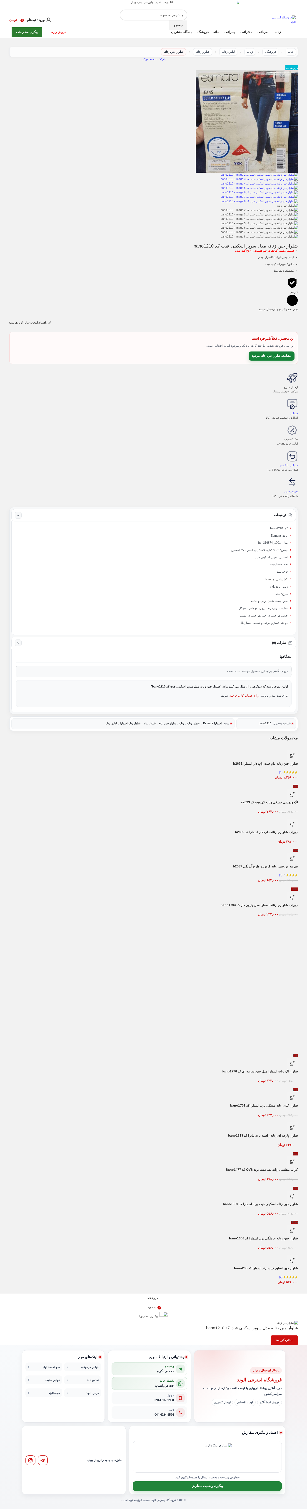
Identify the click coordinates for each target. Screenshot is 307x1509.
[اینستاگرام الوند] (30, 1460)
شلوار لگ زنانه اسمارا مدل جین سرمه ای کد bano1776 (260, 1071)
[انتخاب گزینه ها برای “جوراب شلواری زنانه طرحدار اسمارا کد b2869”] (292, 824)
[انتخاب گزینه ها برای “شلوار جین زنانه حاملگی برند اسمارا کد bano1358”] (292, 1230)
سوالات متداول (51, 1367)
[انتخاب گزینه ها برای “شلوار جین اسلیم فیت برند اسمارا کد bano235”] (292, 1260)
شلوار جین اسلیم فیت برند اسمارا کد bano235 (266, 1268)
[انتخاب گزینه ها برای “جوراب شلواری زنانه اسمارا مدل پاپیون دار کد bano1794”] (292, 897)
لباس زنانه (228, 51)
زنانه (250, 51)
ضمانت (294, 413)
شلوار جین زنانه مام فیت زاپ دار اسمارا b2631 (265, 763)
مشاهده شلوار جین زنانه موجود (271, 355)
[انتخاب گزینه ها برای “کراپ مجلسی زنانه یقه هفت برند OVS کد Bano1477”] (292, 1162)
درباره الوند (92, 1393)
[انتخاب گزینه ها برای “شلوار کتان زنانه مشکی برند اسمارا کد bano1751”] (292, 1097)
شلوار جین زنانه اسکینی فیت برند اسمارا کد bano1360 (260, 1204)
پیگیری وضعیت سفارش (207, 1486)
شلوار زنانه (203, 51)
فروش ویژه (58, 32)
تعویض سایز (291, 491)
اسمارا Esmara (212, 723)
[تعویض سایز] (292, 482)
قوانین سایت (52, 1380)
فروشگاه (270, 51)
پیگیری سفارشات (27, 32)
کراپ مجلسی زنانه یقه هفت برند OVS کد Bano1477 (262, 1169)
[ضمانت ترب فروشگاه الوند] (192, 1456)
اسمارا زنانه (193, 723)
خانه (290, 51)
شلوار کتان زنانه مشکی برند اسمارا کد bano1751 (264, 1105)
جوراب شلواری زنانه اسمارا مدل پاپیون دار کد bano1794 (259, 905)
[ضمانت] (292, 404)
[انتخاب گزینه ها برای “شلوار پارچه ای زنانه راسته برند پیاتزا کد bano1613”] (292, 1127)
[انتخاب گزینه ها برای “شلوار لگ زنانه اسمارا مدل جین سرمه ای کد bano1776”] (292, 1063)
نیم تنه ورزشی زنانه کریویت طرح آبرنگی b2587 (265, 866)
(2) (280, 1277)
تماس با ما (93, 1380)
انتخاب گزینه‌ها (284, 1340)
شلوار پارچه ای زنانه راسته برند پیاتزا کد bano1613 (263, 1135)
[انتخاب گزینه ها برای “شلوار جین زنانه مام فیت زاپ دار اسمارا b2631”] (292, 755)
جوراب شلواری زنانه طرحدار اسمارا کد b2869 (266, 832)
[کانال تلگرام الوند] (43, 1460)
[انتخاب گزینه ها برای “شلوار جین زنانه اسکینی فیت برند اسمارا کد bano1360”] (292, 1196)
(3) (280, 772)
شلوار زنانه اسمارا (130, 723)
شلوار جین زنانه (173, 51)
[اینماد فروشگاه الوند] (218, 1456)
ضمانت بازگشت (289, 465)
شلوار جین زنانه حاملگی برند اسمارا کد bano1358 (263, 1238)
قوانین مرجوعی (90, 1367)
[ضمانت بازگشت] (292, 456)
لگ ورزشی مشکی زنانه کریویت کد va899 (269, 802)
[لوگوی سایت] (283, 19)
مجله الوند (54, 1393)
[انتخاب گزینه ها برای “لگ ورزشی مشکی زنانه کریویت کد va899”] (292, 794)
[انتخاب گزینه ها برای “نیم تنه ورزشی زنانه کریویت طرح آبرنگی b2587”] (292, 858)
